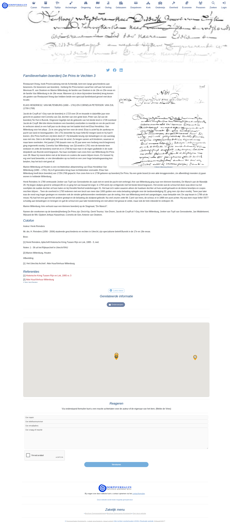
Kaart (97, 7)
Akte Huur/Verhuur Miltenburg (40, 279)
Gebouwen (121, 7)
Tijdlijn (57, 7)
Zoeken (213, 7)
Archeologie (71, 7)
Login (224, 7)
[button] (195, 357)
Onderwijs (160, 7)
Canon (34, 7)
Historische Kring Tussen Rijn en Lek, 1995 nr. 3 (48, 275)
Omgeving (86, 7)
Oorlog (108, 7)
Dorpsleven (135, 7)
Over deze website (139, 513)
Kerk (148, 7)
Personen (200, 7)
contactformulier (138, 494)
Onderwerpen (117, 304)
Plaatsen (45, 7)
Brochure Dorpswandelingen (95, 513)
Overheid (173, 7)
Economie (187, 7)
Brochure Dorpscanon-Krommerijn (119, 513)
